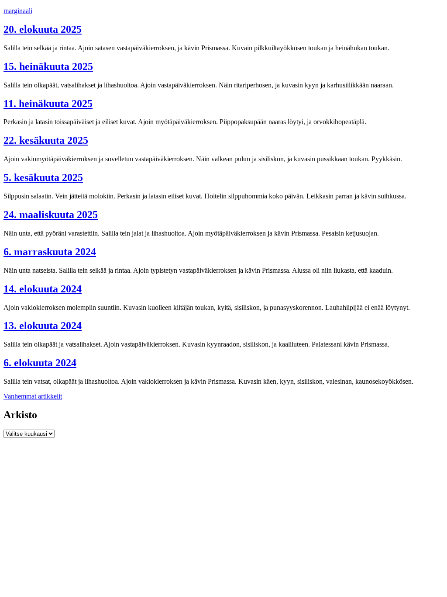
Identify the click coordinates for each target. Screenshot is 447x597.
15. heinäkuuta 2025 (48, 66)
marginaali (17, 10)
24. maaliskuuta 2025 (50, 214)
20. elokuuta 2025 (42, 29)
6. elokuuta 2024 (39, 362)
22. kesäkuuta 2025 (45, 140)
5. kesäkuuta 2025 (43, 177)
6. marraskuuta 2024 (49, 251)
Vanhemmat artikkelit (32, 396)
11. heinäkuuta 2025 (48, 103)
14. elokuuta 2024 (42, 289)
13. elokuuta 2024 (42, 325)
